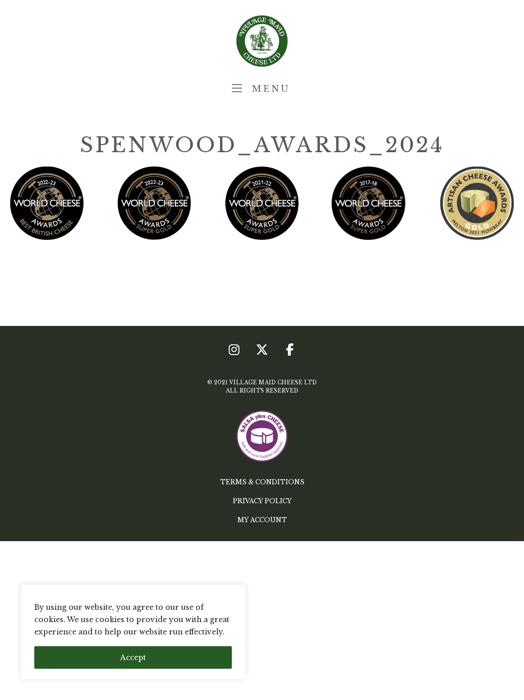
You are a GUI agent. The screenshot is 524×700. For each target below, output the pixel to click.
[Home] (262, 40)
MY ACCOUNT (262, 520)
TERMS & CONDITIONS (262, 482)
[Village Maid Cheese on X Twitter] (262, 350)
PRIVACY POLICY (262, 501)
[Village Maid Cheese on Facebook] (289, 350)
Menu (268, 88)
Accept (133, 657)
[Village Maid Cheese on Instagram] (234, 350)
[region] (133, 632)
